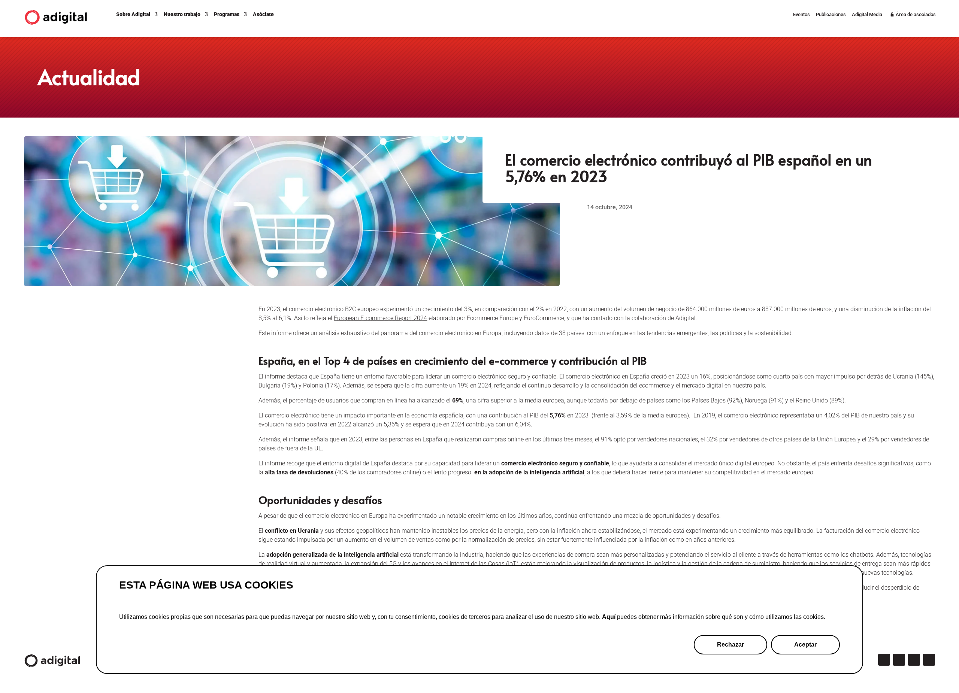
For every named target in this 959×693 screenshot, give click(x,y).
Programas (226, 14)
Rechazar (730, 644)
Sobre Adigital (133, 14)
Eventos (801, 14)
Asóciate (263, 14)
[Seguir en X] (884, 660)
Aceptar (805, 644)
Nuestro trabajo (182, 14)
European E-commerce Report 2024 (380, 318)
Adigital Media (867, 14)
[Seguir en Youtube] (929, 660)
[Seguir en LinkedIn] (914, 660)
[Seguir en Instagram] (899, 660)
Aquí (608, 617)
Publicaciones (831, 14)
